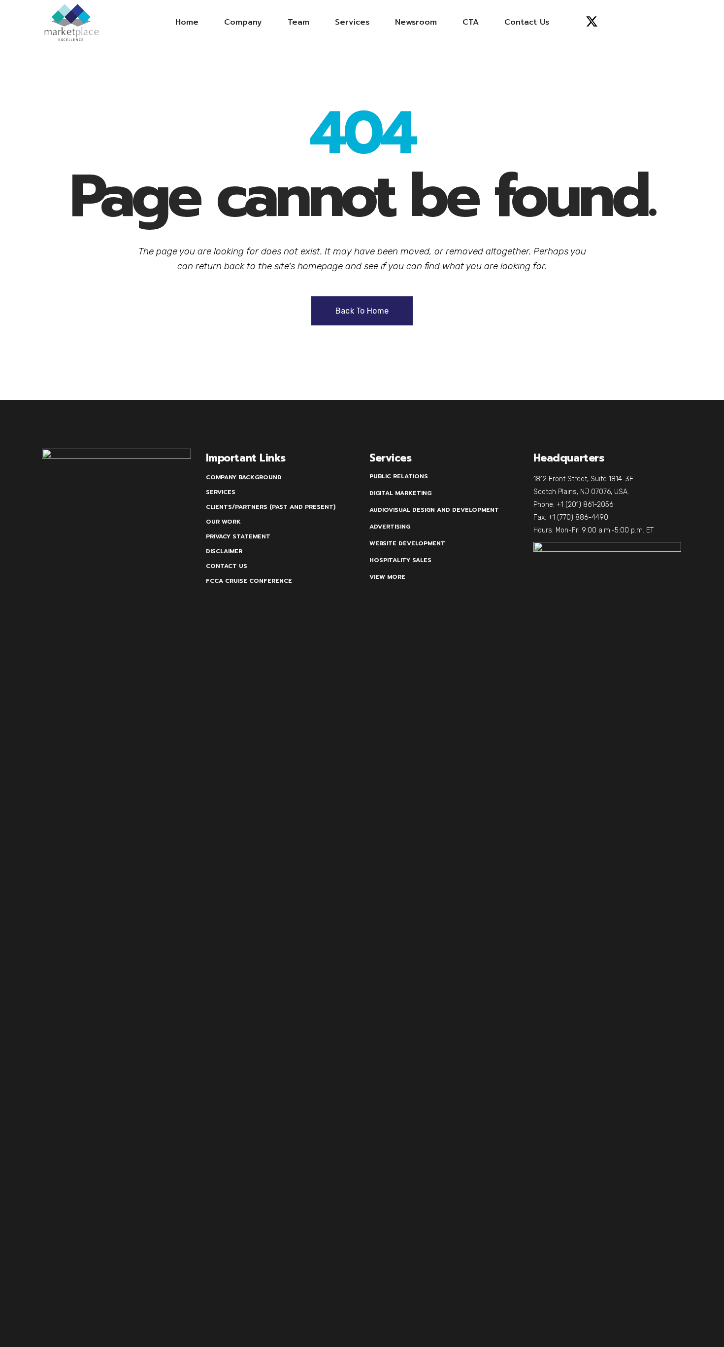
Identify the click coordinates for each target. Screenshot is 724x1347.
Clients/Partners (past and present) (270, 506)
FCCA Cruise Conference (249, 580)
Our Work (223, 521)
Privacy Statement (238, 536)
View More (387, 576)
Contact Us (226, 566)
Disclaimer (224, 551)
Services (220, 492)
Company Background (244, 477)
